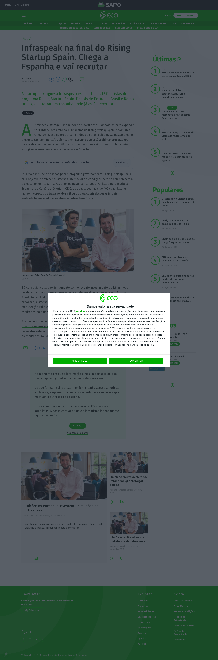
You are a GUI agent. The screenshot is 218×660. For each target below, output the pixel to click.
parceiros (80, 311)
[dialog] (109, 330)
